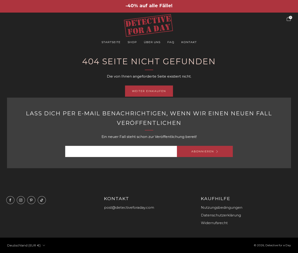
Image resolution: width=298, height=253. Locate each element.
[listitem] (149, 6)
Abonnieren (202, 151)
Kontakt (189, 42)
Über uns (152, 42)
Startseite (111, 42)
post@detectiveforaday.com (129, 207)
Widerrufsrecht (214, 223)
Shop (132, 42)
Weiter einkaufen (149, 91)
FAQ (170, 42)
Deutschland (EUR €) (24, 245)
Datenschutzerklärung (221, 215)
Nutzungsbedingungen (221, 207)
